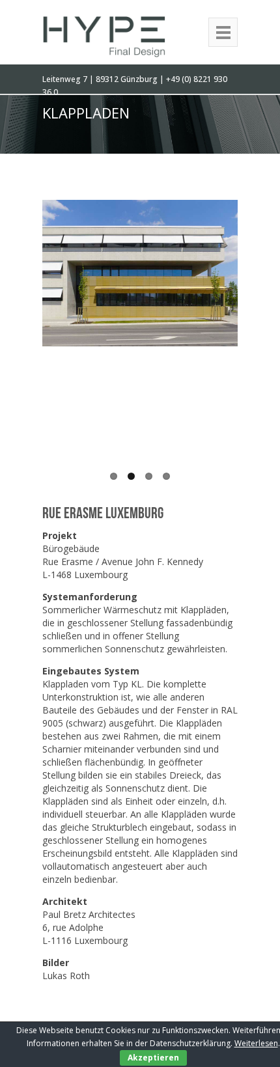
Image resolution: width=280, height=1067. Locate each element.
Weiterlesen (256, 1043)
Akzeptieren (153, 1057)
